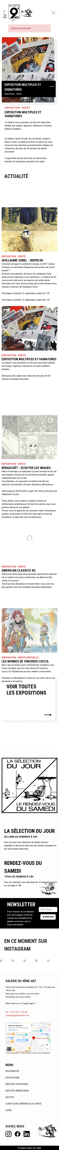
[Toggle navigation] (53, 12)
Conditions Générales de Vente (23, 1103)
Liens (8, 1110)
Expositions (12, 1077)
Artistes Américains (17, 1090)
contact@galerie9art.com (17, 1015)
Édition (9, 1097)
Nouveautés (12, 1071)
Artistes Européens (16, 1084)
